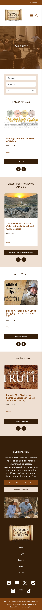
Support (21, 560)
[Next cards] (24, 169)
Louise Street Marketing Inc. (21, 607)
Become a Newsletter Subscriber (21, 483)
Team (21, 566)
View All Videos (21, 337)
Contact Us (21, 572)
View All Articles (21, 162)
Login (34, 2)
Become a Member (21, 490)
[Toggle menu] (31, 15)
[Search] (36, 15)
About (21, 548)
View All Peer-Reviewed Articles (21, 252)
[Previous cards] (18, 169)
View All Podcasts (21, 421)
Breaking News (21, 554)
